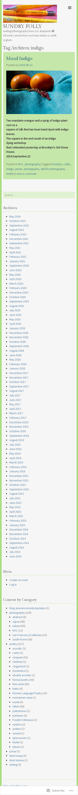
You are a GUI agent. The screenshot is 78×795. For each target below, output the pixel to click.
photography (32, 164)
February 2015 (17, 520)
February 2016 (17, 467)
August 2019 (16, 306)
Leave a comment (25, 174)
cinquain (17, 657)
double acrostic (21, 675)
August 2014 (16, 547)
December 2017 (18, 373)
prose (12, 751)
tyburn (16, 747)
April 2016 (15, 458)
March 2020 (16, 283)
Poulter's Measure (22, 720)
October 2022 (17, 221)
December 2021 (18, 239)
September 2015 (19, 489)
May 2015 (15, 507)
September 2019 (19, 301)
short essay (16, 756)
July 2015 (14, 498)
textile (9, 174)
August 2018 (16, 350)
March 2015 (16, 516)
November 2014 (18, 534)
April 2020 (15, 279)
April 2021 (15, 252)
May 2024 (15, 216)
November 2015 (18, 480)
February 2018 (17, 364)
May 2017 (15, 404)
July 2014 (14, 552)
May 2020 (15, 275)
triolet (15, 742)
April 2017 (15, 409)
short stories (16, 760)
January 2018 (17, 368)
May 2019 (15, 319)
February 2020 (17, 288)
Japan (16, 621)
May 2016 (15, 453)
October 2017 (17, 382)
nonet (15, 702)
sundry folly (22, 26)
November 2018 (18, 337)
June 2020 (15, 270)
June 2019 (15, 315)
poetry (13, 644)
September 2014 (19, 543)
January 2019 (17, 328)
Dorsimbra (18, 671)
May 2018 (15, 359)
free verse (18, 684)
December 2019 (18, 292)
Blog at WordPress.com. (15, 785)
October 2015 (17, 485)
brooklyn (56, 164)
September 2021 (19, 243)
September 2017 (19, 386)
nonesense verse (22, 697)
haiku (15, 688)
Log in (13, 584)
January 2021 (17, 261)
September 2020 (19, 265)
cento (15, 653)
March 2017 (16, 413)
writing (13, 764)
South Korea (19, 639)
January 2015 (17, 525)
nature (16, 626)
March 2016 (16, 462)
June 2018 (15, 355)
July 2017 (14, 395)
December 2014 (18, 529)
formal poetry (20, 680)
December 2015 (18, 476)
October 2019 (17, 297)
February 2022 (17, 234)
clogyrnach (19, 666)
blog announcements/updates (27, 608)
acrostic (17, 648)
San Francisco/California (27, 635)
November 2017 (18, 377)
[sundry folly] (30, 21)
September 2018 (19, 346)
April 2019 (15, 324)
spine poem (19, 738)
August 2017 (16, 391)
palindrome (19, 711)
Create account (18, 580)
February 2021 (17, 257)
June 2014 (15, 556)
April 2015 (15, 512)
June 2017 (15, 400)
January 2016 (17, 471)
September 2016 (19, 436)
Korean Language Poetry (27, 693)
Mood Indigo (19, 58)
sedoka (16, 724)
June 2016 (15, 449)
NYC (20, 164)
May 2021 (15, 248)
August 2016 (16, 440)
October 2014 (17, 538)
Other (15, 706)
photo (18, 169)
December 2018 (18, 333)
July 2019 (14, 310)
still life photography (53, 169)
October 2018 (17, 342)
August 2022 (16, 230)
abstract (17, 617)
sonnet (16, 733)
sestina (16, 729)
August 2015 (16, 494)
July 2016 (14, 444)
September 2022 (19, 225)
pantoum (17, 715)
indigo (10, 169)
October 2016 (17, 431)
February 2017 (17, 418)
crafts (66, 164)
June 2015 (15, 503)
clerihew (17, 662)
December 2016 (18, 422)
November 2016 (18, 426)
